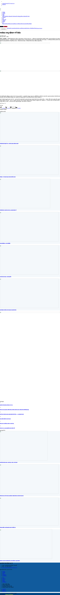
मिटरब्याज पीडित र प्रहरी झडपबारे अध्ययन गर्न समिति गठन (8, 527)
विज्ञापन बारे (4, 591)
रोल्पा (17, 28)
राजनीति (3, 13)
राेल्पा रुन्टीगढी (30, 28)
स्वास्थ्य (12, 23)
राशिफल (9, 23)
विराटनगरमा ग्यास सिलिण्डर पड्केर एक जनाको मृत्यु (7, 423)
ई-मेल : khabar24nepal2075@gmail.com (9, 567)
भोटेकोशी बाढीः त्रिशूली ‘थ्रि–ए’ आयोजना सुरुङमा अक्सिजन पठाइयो (9, 143)
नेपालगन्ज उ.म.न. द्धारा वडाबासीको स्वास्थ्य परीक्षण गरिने (7, 428)
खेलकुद (3, 21)
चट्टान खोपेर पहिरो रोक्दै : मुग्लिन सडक (5, 418)
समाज (3, 14)
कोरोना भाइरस (11, 28)
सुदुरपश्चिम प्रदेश (22, 16)
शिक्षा (3, 23)
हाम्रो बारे (4, 590)
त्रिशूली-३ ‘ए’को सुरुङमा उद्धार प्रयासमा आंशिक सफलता (8, 176)
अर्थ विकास (4, 574)
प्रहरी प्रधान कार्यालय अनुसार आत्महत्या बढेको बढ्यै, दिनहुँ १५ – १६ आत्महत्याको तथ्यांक (12, 414)
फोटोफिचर (27, 23)
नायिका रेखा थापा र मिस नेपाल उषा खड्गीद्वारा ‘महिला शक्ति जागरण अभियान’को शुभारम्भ (12, 495)
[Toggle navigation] (0, 10)
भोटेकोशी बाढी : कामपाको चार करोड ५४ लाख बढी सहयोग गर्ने (8, 210)
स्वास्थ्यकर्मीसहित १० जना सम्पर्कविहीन (5, 243)
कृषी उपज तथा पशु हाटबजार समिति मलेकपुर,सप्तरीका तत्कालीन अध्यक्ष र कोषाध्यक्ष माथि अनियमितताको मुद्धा (14, 409)
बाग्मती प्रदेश (12, 16)
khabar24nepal (39, 28)
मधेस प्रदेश (8, 16)
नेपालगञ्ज (23, 28)
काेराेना (8, 28)
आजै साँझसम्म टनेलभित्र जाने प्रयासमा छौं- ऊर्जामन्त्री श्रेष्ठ (8, 309)
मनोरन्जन (3, 17)
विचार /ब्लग (4, 19)
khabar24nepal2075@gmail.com (8, 3)
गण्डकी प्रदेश (17, 16)
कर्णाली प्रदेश (27, 16)
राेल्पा (15, 28)
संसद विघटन (34, 28)
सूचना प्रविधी (17, 23)
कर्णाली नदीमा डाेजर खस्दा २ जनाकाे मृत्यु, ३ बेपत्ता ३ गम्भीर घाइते (8, 462)
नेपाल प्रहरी (20, 28)
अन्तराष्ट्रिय (21, 23)
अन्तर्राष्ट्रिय (4, 575)
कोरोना (26, 28)
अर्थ (3, 18)
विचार (3, 577)
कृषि (14, 23)
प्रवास (24, 23)
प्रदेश (3, 15)
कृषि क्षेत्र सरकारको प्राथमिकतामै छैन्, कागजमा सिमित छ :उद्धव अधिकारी (10, 560)
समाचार (3, 12)
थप (2, 22)
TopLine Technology (9, 594)
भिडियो (30, 23)
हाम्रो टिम (4, 4)
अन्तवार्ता (3, 20)
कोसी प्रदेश (4, 16)
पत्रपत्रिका (6, 23)
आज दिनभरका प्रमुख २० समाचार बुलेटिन (5, 276)
